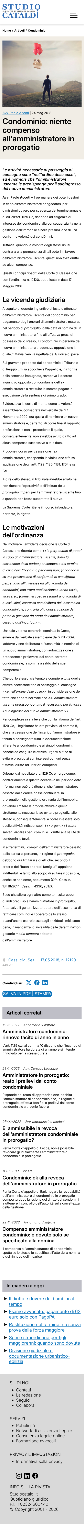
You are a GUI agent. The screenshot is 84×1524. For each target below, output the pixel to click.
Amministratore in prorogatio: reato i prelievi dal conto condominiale (35, 1081)
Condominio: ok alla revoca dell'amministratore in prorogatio (39, 1181)
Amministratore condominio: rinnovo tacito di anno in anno (35, 1034)
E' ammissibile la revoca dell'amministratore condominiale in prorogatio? (40, 1134)
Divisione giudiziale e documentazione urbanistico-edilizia (39, 1356)
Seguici (23, 1400)
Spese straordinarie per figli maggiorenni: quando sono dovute (44, 1340)
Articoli (19, 30)
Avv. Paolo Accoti (15, 113)
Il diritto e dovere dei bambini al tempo (41, 1301)
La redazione (28, 1395)
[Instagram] (19, 1475)
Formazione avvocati (36, 1440)
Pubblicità (25, 1425)
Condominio (36, 30)
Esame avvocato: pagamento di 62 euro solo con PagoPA (45, 1314)
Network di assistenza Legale (44, 1430)
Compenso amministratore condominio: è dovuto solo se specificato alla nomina (35, 1235)
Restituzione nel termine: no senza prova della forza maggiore (45, 1327)
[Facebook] (37, 982)
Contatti (23, 1389)
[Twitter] (28, 982)
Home (6, 30)
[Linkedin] (45, 982)
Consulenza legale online (40, 1435)
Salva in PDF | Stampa (27, 993)
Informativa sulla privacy (39, 1461)
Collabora (25, 1405)
